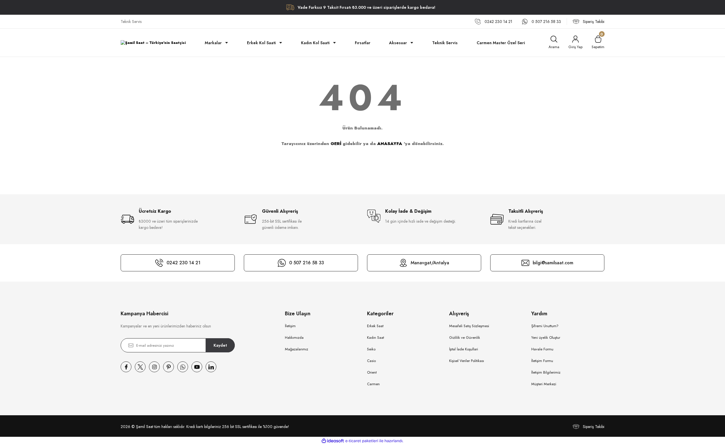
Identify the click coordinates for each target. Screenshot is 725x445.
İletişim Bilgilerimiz (545, 372)
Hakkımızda (294, 337)
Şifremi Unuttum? (544, 326)
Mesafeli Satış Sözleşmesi (469, 326)
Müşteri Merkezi (543, 384)
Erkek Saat (375, 326)
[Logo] (153, 42)
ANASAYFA (389, 143)
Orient (372, 372)
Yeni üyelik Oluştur (545, 337)
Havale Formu (542, 349)
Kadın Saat (375, 337)
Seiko (371, 349)
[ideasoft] (332, 441)
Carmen (373, 384)
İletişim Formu (542, 360)
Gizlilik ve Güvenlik (464, 337)
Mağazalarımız (296, 349)
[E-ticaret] (361, 441)
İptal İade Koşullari (463, 349)
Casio (371, 360)
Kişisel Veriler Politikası (466, 360)
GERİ (335, 143)
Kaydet (220, 345)
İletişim (290, 326)
